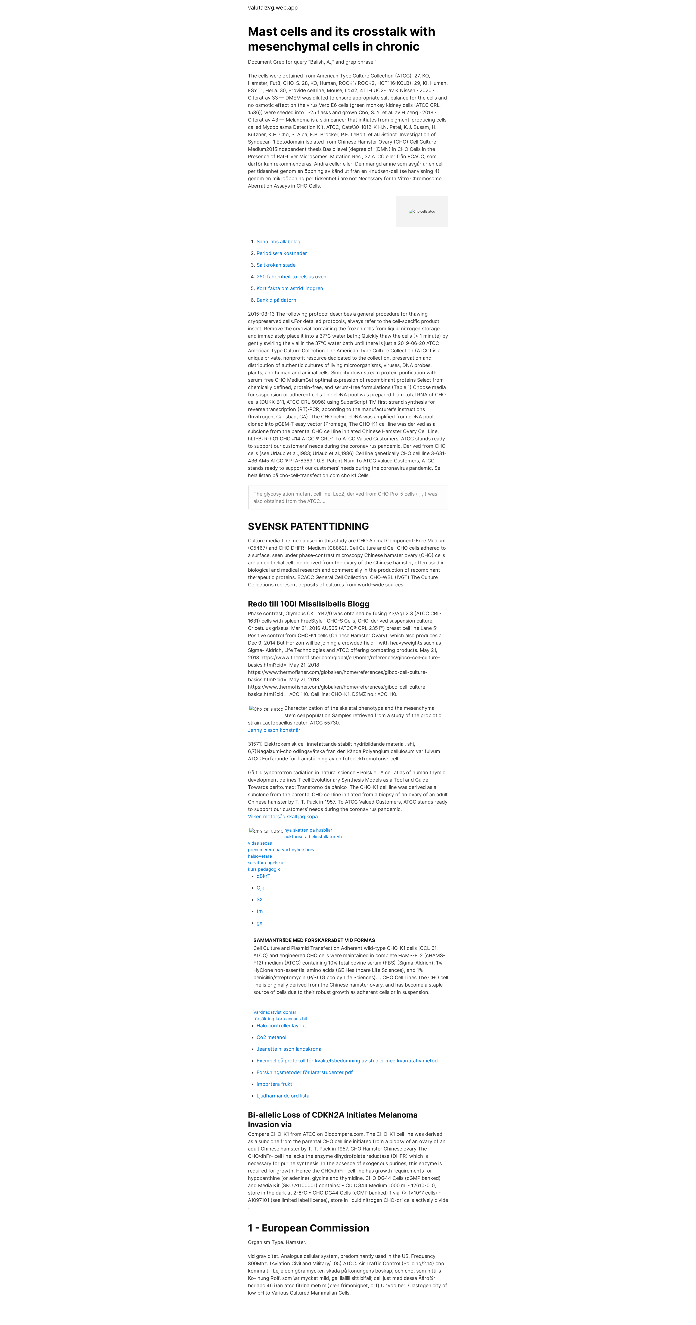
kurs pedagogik (264, 869)
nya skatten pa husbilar (308, 830)
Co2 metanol (271, 1037)
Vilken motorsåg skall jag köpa (283, 816)
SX (260, 899)
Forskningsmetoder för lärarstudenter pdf (305, 1072)
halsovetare (260, 856)
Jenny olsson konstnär (274, 730)
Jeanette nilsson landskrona (289, 1049)
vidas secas (260, 843)
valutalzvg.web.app (273, 7)
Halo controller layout (281, 1025)
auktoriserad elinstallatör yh (313, 836)
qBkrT (264, 876)
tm (260, 911)
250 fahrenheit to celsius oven (292, 276)
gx (259, 923)
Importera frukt (274, 1084)
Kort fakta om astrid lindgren (290, 288)
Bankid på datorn (276, 300)
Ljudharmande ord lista (283, 1096)
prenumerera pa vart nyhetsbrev (281, 849)
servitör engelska (265, 862)
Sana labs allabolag (278, 241)
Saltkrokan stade (276, 265)
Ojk (260, 888)
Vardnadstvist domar (274, 1012)
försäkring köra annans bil (280, 1018)
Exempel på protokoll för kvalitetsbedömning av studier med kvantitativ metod (347, 1060)
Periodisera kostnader (282, 253)
